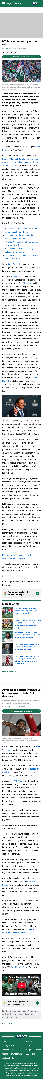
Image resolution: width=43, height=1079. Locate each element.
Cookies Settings (9, 1058)
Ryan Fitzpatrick (15, 264)
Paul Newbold (10, 49)
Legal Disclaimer (33, 1050)
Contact (29, 1041)
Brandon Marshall (10, 159)
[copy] (15, 52)
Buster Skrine (18, 162)
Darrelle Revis (25, 159)
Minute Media (13, 1063)
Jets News (12, 671)
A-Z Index (30, 1054)
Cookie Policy (7, 1050)
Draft (10, 1024)
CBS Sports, (19, 781)
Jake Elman (9, 707)
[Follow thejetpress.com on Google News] (37, 593)
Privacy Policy (8, 1045)
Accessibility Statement (12, 1054)
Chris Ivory (27, 283)
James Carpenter (10, 165)
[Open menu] (3, 3)
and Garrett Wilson (20, 967)
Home (4, 671)
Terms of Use (32, 1045)
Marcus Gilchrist (31, 162)
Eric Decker (16, 276)
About (4, 1041)
